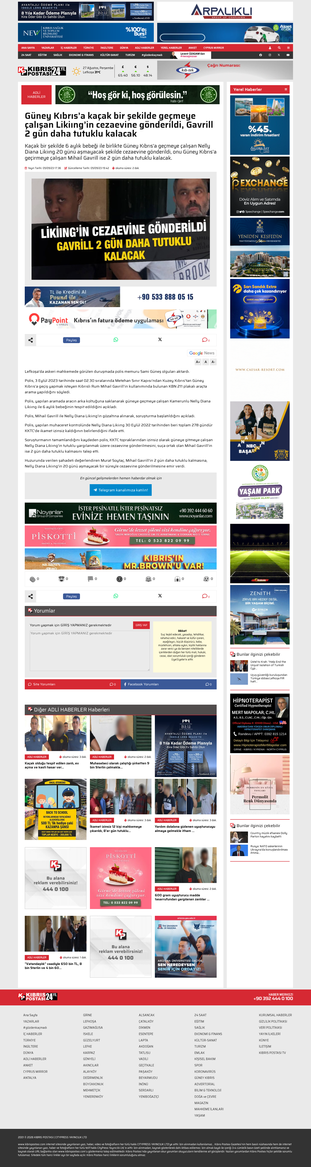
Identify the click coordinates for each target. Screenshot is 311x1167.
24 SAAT (26, 55)
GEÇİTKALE (146, 1065)
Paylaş (71, 340)
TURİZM (130, 55)
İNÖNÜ (143, 1084)
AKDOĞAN (146, 1046)
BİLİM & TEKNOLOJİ (207, 1090)
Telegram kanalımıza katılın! (123, 490)
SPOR (198, 1065)
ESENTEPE (146, 1034)
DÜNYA (124, 48)
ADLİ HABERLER (144, 48)
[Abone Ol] (202, 353)
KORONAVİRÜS (205, 1071)
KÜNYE (264, 1040)
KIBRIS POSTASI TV (272, 1053)
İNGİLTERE (106, 48)
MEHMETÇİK (91, 1090)
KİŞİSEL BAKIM (205, 1059)
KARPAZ (89, 1053)
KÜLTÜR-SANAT (109, 55)
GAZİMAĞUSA (93, 1027)
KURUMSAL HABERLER (275, 1015)
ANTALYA (29, 1078)
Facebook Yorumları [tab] (143, 684)
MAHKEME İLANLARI (209, 1109)
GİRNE (87, 1015)
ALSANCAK (146, 1015)
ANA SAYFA (28, 48)
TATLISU (144, 1053)
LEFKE (87, 1046)
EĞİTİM (42, 55)
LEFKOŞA (89, 1021)
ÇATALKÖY (146, 1021)
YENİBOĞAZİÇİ (149, 1096)
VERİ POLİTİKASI (270, 1027)
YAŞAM (199, 1115)
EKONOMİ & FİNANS (81, 55)
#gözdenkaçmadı (152, 55)
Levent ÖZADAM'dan (192, 55)
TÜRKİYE (88, 48)
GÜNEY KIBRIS (204, 1078)
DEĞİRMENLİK (93, 1078)
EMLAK (199, 1053)
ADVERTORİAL (204, 1084)
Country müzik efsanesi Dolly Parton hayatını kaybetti (268, 835)
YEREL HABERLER (171, 48)
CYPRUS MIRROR (214, 48)
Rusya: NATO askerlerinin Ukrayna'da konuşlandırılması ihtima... (269, 849)
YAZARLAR (47, 48)
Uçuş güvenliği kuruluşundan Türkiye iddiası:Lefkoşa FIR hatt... (268, 678)
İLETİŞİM (265, 1046)
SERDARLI (146, 1090)
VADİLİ (143, 1059)
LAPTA (143, 1040)
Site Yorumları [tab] (44, 684)
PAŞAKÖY (146, 1071)
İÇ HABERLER (69, 48)
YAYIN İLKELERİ (270, 1034)
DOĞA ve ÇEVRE (205, 1096)
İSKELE (88, 1034)
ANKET (193, 48)
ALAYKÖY (90, 1071)
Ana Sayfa (30, 1015)
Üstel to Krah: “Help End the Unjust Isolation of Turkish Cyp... (268, 665)
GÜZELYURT (91, 1040)
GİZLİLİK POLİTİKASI (273, 1021)
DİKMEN (144, 1027)
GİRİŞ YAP (141, 625)
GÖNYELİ (89, 1059)
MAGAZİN (201, 1103)
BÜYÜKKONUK (93, 1084)
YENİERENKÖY (93, 1096)
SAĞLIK (58, 55)
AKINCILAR (91, 1065)
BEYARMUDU (148, 1078)
